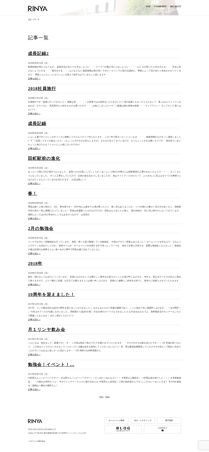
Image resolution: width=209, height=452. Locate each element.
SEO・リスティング (143, 420)
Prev (101, 397)
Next (107, 397)
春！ (32, 193)
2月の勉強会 (41, 228)
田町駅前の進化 (44, 158)
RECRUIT (175, 6)
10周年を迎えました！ (51, 294)
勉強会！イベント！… (51, 364)
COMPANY (160, 6)
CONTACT (162, 428)
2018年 (35, 263)
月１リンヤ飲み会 (46, 329)
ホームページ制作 (117, 420)
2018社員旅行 (42, 88)
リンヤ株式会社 (39, 441)
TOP (148, 6)
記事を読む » (34, 79)
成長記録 (37, 123)
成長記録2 (38, 53)
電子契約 (169, 420)
